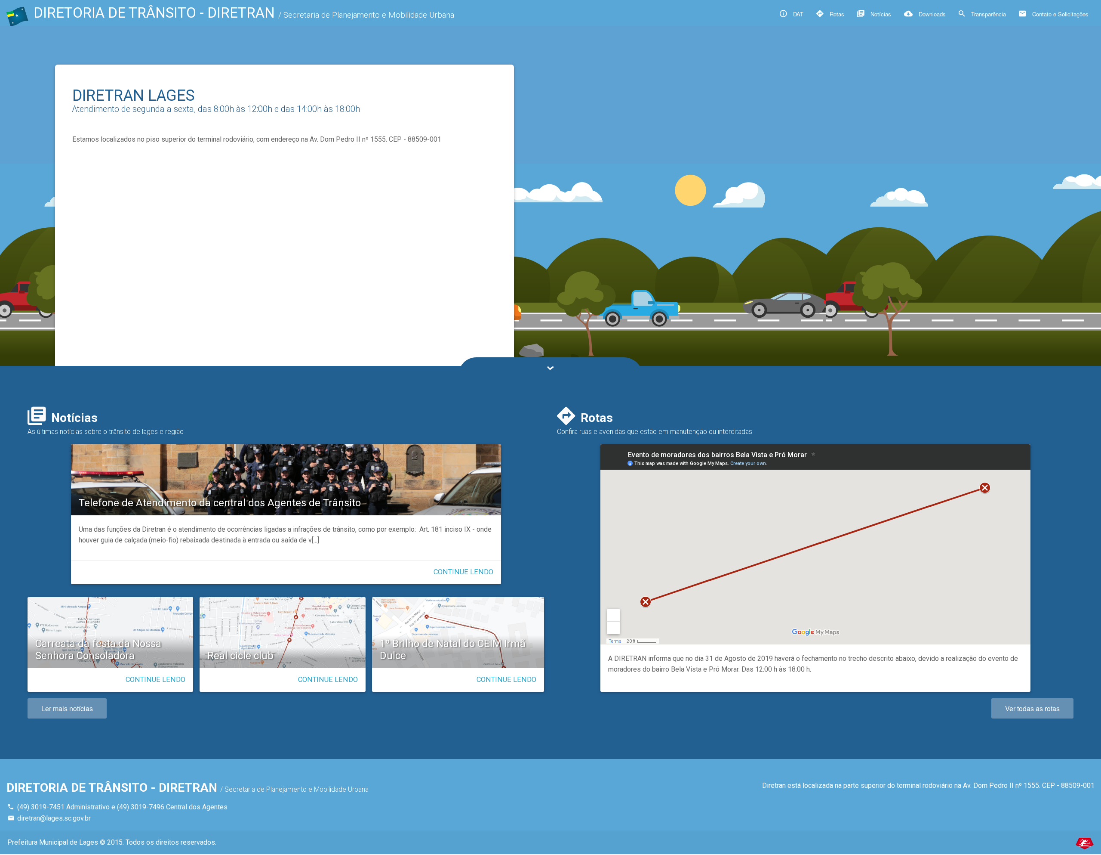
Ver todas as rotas (1032, 708)
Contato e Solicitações (1059, 14)
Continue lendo (463, 572)
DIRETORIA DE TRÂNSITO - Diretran (244, 12)
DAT (797, 14)
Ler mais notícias (67, 708)
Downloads (931, 14)
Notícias (880, 14)
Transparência (987, 14)
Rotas (836, 14)
